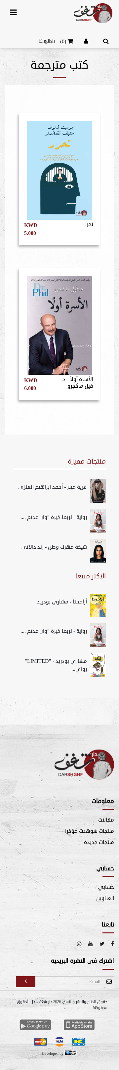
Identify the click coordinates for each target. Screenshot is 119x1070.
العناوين (105, 898)
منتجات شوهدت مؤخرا (89, 831)
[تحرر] (59, 167)
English (47, 41)
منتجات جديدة (99, 842)
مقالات (106, 820)
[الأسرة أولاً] (59, 322)
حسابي (106, 887)
